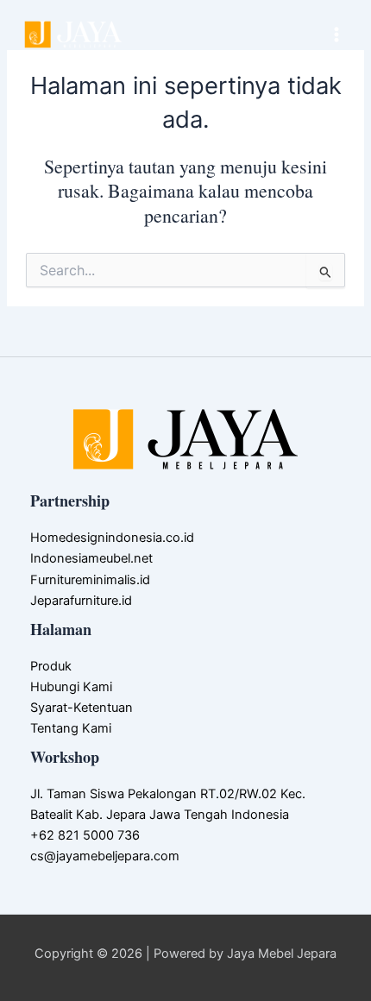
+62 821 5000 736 (85, 835)
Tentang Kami (70, 728)
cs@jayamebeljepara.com (104, 856)
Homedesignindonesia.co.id (112, 537)
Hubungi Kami (71, 687)
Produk (51, 666)
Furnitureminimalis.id (90, 580)
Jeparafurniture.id (81, 600)
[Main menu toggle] (336, 34)
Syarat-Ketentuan (81, 707)
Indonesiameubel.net (91, 558)
